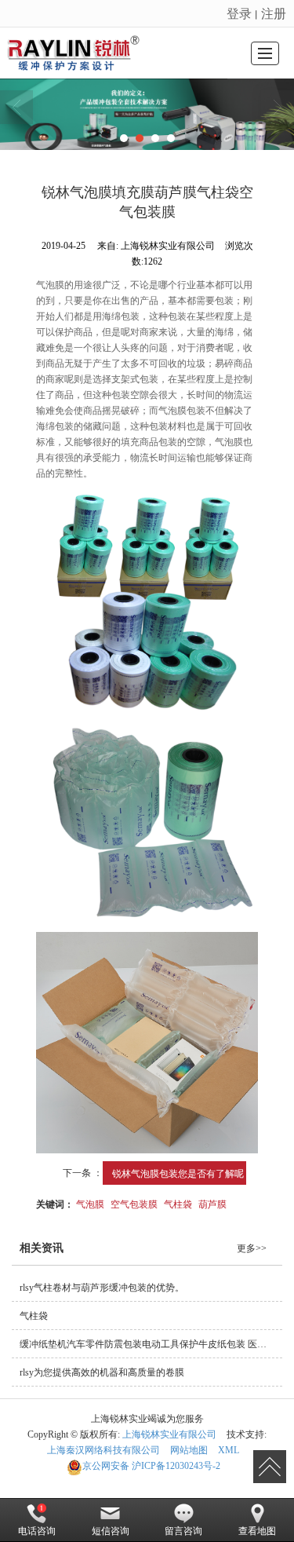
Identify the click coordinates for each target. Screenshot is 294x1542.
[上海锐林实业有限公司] (75, 53)
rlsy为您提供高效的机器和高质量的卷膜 (102, 1372)
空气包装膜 (134, 1203)
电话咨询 (37, 1531)
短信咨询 (110, 1531)
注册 (273, 13)
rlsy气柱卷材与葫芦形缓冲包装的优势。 (102, 1287)
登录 (239, 13)
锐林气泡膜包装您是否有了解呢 (178, 1172)
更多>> (252, 1248)
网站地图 (189, 1450)
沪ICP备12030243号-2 (151, 1465)
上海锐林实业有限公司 (169, 1434)
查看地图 (257, 1531)
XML (228, 1450)
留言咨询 (183, 1531)
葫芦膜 (212, 1203)
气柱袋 (178, 1203)
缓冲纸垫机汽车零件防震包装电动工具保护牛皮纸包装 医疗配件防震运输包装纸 (151, 1344)
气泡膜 (90, 1203)
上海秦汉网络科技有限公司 (103, 1450)
